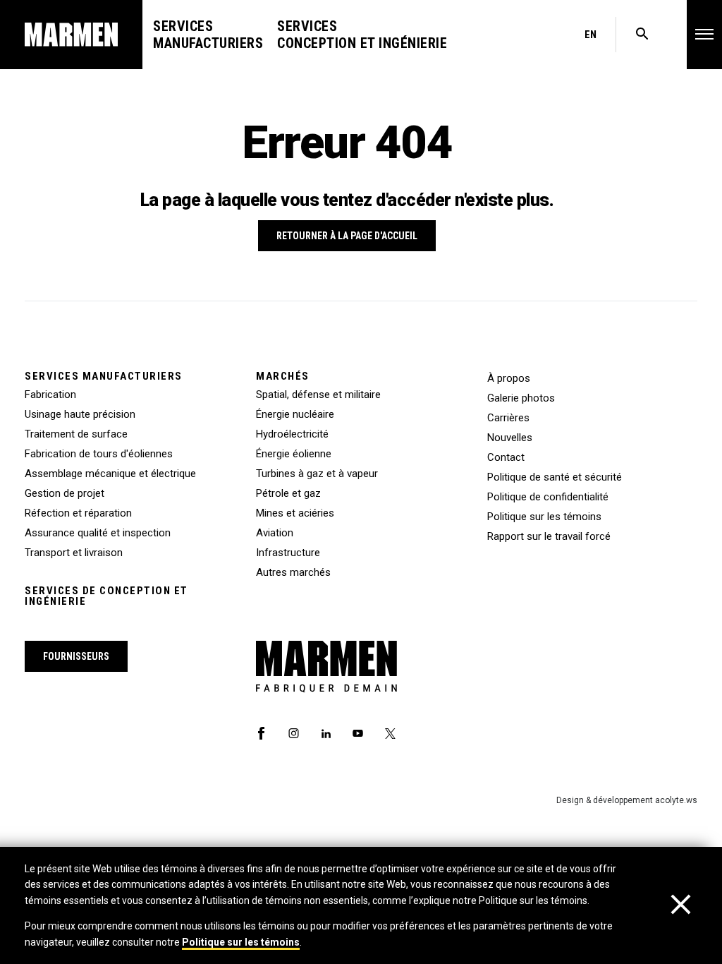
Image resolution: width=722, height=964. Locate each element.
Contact (506, 457)
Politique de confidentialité (547, 496)
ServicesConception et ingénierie (362, 35)
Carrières (508, 417)
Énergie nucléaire (295, 414)
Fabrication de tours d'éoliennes (99, 453)
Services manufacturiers (104, 376)
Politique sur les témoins (241, 942)
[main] (361, 482)
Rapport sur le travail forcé (549, 536)
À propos (508, 378)
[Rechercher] (642, 35)
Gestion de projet (64, 493)
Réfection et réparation (78, 513)
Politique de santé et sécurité (554, 477)
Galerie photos (521, 398)
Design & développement (626, 800)
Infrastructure (288, 552)
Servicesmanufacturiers (208, 35)
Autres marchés (293, 572)
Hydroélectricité (292, 434)
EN (590, 34)
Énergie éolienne (293, 453)
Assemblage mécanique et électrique (110, 473)
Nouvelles (509, 437)
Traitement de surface (76, 434)
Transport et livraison (74, 552)
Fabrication (50, 394)
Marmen (71, 34)
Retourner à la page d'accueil (346, 235)
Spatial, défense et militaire (318, 394)
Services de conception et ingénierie (106, 596)
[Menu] (704, 34)
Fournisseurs (76, 656)
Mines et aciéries (295, 513)
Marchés (283, 376)
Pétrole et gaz (288, 493)
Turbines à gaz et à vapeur (317, 473)
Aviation (274, 532)
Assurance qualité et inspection (98, 532)
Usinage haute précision (80, 414)
